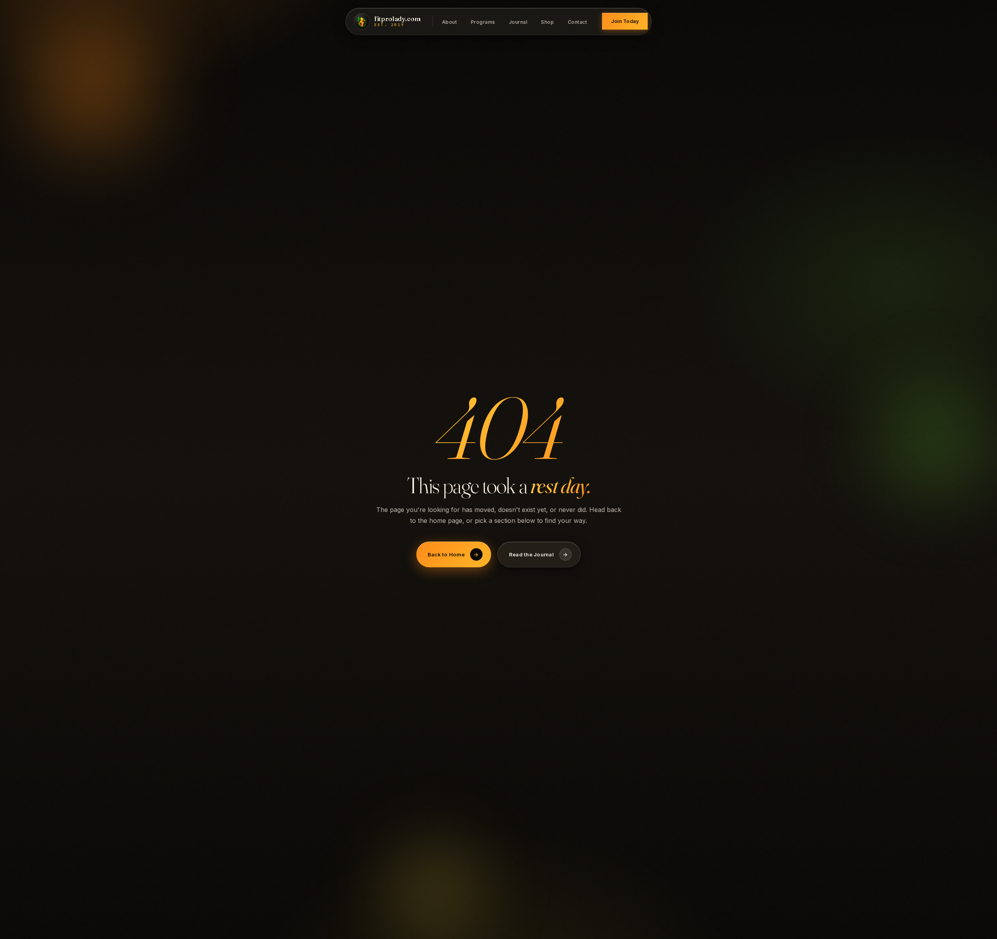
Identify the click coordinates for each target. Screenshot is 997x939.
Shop (547, 22)
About (449, 22)
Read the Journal (538, 554)
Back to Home (453, 554)
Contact (577, 22)
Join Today (625, 21)
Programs (483, 22)
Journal (518, 22)
